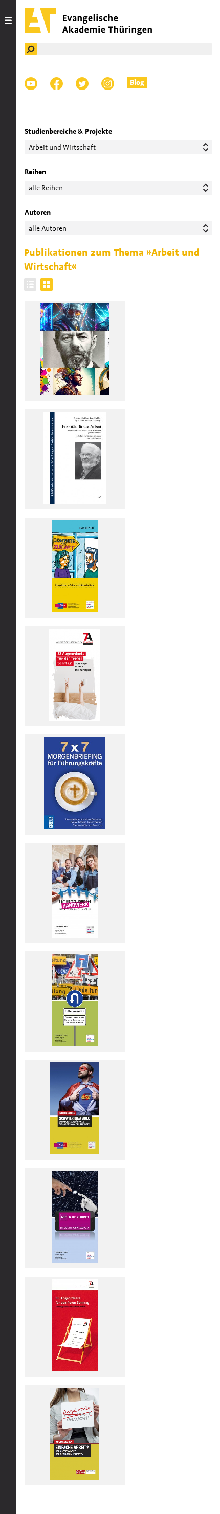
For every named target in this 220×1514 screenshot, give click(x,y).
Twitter (82, 83)
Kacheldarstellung (46, 284)
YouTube (31, 83)
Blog (137, 82)
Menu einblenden (8, 757)
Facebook (56, 83)
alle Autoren (48, 228)
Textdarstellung (30, 284)
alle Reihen (46, 188)
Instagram (107, 83)
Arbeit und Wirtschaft (62, 147)
